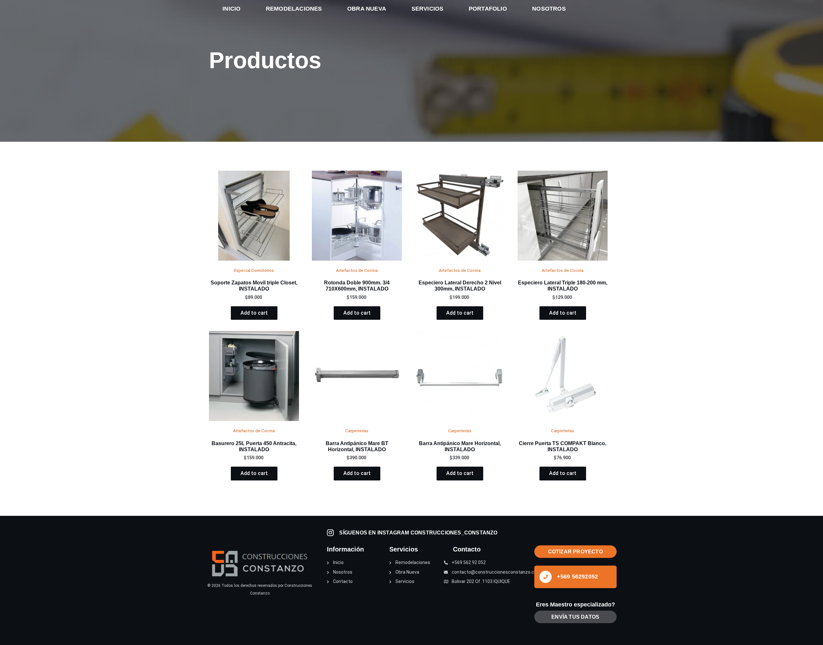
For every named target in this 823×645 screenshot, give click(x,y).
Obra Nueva (366, 8)
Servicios (428, 8)
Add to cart (254, 313)
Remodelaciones (294, 8)
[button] (575, 551)
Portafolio (488, 8)
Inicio (231, 8)
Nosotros (549, 8)
